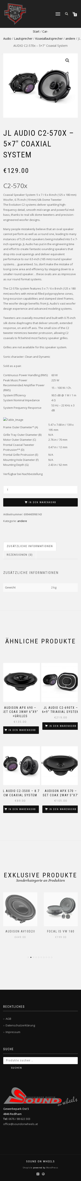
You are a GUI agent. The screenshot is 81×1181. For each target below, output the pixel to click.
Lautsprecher (23, 38)
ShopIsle (28, 1167)
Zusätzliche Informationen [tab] (30, 546)
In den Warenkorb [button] (22, 730)
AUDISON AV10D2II (20, 931)
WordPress (52, 1167)
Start (36, 31)
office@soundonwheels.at (20, 1124)
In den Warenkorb (42, 502)
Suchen (16, 1067)
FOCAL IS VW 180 (61, 931)
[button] (67, 60)
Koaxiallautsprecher (49, 38)
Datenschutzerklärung (20, 1025)
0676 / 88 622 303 (19, 1119)
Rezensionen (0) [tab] (20, 554)
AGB (8, 1019)
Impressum (13, 1032)
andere (70, 38)
